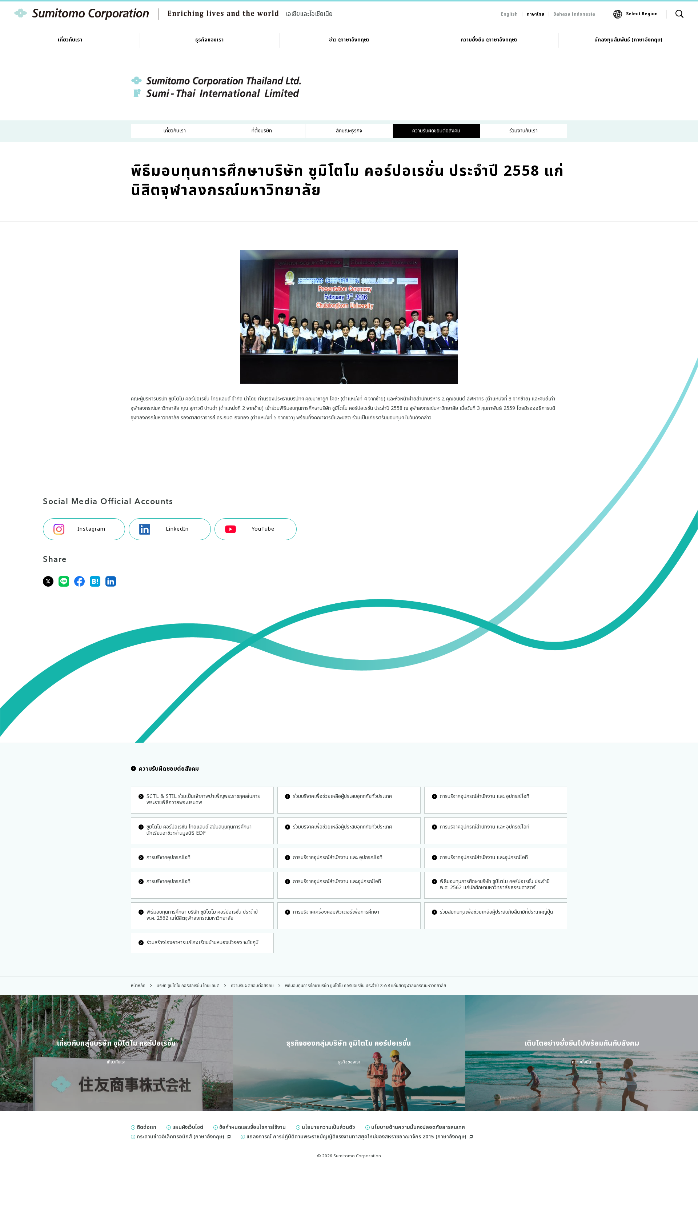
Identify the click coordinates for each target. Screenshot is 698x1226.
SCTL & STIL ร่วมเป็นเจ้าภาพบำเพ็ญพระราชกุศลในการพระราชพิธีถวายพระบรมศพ (203, 799)
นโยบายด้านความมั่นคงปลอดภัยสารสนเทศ (418, 1127)
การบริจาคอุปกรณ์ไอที (168, 857)
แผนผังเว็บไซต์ (187, 1127)
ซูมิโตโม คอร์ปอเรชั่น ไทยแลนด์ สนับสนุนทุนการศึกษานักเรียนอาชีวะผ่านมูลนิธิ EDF (199, 830)
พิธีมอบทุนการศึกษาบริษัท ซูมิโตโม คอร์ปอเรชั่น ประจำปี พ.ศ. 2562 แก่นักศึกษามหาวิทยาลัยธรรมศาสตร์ (495, 884)
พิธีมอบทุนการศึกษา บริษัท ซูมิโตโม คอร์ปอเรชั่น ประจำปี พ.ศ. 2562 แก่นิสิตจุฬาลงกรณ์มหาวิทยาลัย (202, 915)
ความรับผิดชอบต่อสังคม (169, 768)
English (509, 14)
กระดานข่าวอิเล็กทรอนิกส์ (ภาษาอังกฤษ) (180, 1137)
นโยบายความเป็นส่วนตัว (328, 1127)
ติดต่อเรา (146, 1127)
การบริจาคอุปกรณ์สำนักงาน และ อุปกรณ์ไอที (484, 796)
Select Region (642, 14)
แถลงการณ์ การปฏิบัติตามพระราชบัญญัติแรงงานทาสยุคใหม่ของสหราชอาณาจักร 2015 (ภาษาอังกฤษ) (356, 1137)
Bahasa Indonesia (574, 14)
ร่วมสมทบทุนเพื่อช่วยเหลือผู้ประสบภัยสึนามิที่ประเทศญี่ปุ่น (496, 912)
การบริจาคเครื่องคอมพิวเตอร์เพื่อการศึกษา (336, 912)
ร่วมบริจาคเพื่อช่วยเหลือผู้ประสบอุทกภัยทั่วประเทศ (342, 796)
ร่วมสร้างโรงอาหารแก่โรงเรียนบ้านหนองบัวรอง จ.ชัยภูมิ (202, 942)
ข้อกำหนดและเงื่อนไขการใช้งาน (252, 1127)
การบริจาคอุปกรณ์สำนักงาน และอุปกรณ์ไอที (484, 857)
